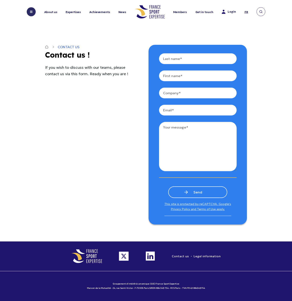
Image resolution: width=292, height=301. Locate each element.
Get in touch (204, 12)
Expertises (73, 12)
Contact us (180, 256)
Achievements (99, 12)
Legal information (207, 256)
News (122, 12)
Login (232, 11)
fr (246, 12)
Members (180, 12)
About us (50, 12)
